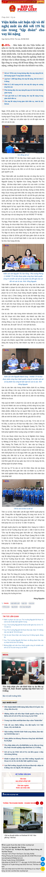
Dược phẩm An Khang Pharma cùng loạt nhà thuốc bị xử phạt (23, 739)
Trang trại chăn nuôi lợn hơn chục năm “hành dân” (23, 720)
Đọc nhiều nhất (10, 703)
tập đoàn (15, 607)
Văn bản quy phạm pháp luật (23, 780)
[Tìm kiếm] (43, 869)
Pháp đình (5, 17)
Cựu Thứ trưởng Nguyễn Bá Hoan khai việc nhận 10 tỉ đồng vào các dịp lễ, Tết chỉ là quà (23, 631)
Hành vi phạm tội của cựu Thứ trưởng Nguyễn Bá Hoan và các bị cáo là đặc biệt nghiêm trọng (23, 621)
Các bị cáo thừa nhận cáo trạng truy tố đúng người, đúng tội (23, 636)
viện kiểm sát (15, 603)
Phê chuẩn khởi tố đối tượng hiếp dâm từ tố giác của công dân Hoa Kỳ (23, 708)
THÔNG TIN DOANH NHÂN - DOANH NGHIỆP (20, 803)
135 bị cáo (5, 607)
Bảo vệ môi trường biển (12, 696)
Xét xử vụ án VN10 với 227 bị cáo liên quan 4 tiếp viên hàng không (23, 753)
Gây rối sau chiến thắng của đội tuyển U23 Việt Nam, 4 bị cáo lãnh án (23, 726)
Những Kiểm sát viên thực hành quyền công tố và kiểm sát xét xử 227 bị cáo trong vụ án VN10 (23, 646)
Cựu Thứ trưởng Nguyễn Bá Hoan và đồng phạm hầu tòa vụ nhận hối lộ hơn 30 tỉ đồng (23, 641)
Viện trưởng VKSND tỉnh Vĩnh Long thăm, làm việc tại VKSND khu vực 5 (23, 733)
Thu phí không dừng (9, 876)
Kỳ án (13, 17)
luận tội (24, 603)
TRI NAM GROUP (8, 874)
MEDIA (5, 655)
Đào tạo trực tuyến (24, 876)
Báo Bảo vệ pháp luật (11, 794)
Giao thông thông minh (23, 874)
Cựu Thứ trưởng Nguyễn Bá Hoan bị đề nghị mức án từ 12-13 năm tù (23, 626)
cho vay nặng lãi (25, 607)
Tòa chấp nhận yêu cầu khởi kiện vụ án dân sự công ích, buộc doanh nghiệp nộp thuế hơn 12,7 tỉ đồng (23, 689)
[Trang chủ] (23, 8)
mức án (31, 603)
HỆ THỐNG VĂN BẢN (23, 774)
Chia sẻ (43, 859)
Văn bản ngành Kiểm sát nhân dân (23, 787)
